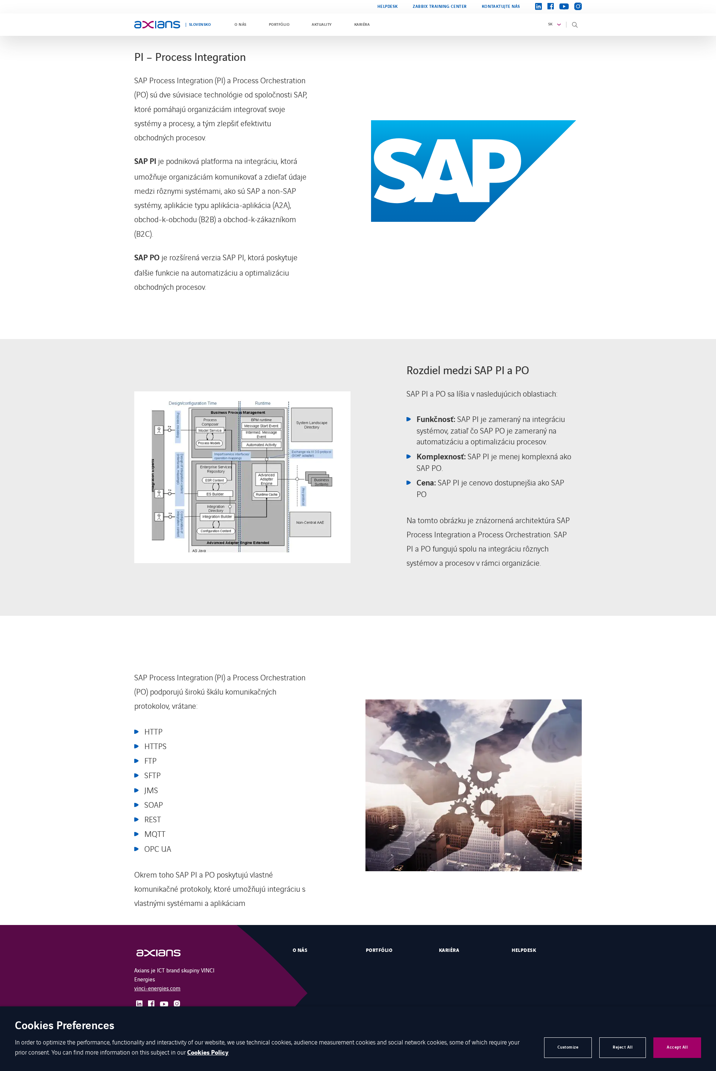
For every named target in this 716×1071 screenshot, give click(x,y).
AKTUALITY (322, 24)
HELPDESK (387, 6)
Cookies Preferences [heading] (64, 1026)
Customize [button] (568, 1047)
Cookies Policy (208, 1053)
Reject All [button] (622, 1047)
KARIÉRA (362, 24)
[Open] (166, 953)
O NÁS (300, 950)
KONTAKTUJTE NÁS (501, 6)
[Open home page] (157, 24)
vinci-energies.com (157, 988)
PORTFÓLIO (279, 24)
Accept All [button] (677, 1047)
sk (550, 24)
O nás (240, 24)
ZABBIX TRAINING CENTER (440, 6)
